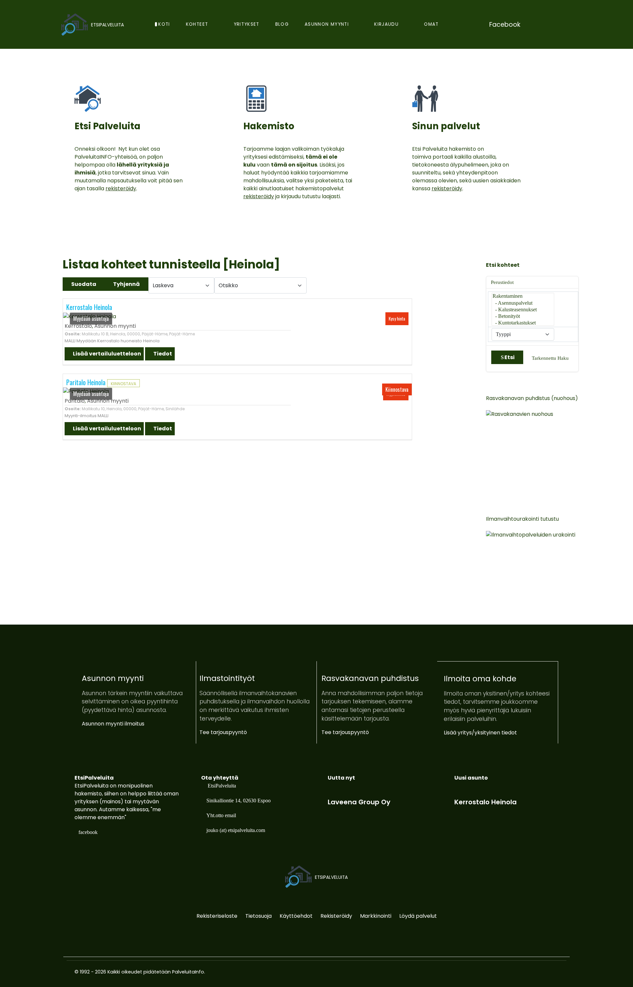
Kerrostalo (78, 326)
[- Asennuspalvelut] (523, 303)
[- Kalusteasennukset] (523, 310)
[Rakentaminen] (523, 296)
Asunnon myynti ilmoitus (113, 723)
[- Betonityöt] (523, 316)
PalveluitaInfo (188, 972)
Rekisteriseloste (216, 916)
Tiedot (162, 353)
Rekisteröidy (336, 916)
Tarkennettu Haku (550, 358)
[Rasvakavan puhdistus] (552, 451)
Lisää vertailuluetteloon (106, 353)
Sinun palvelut (446, 126)
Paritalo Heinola (86, 382)
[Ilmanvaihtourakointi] (552, 572)
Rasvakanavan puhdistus (370, 678)
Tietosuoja (258, 916)
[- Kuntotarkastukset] (523, 323)
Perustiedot (502, 282)
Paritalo (75, 401)
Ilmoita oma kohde (480, 678)
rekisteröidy (121, 188)
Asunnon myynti (115, 326)
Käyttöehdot (296, 916)
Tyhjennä (126, 284)
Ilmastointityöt (227, 678)
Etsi (509, 357)
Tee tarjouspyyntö (223, 732)
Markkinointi (375, 916)
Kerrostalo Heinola (89, 307)
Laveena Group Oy (359, 802)
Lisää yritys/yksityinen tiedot (480, 732)
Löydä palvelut (418, 916)
